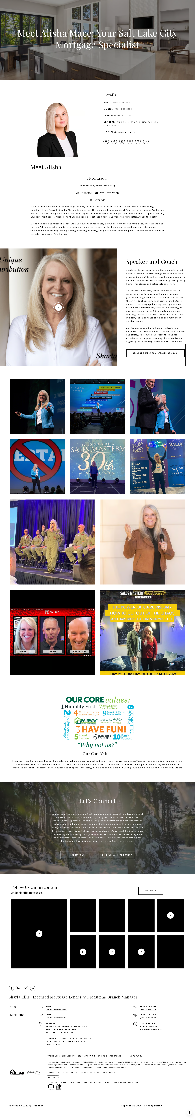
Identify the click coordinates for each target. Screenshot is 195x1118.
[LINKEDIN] (146, 141)
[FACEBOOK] (114, 141)
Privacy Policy (153, 1105)
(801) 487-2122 (148, 1009)
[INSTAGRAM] (130, 141)
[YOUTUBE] (106, 141)
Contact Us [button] (78, 855)
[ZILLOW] (122, 141)
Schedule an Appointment (117, 855)
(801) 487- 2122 (122, 115)
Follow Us (151, 891)
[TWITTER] (138, 141)
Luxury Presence (33, 1105)
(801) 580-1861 (148, 1018)
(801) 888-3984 (123, 109)
